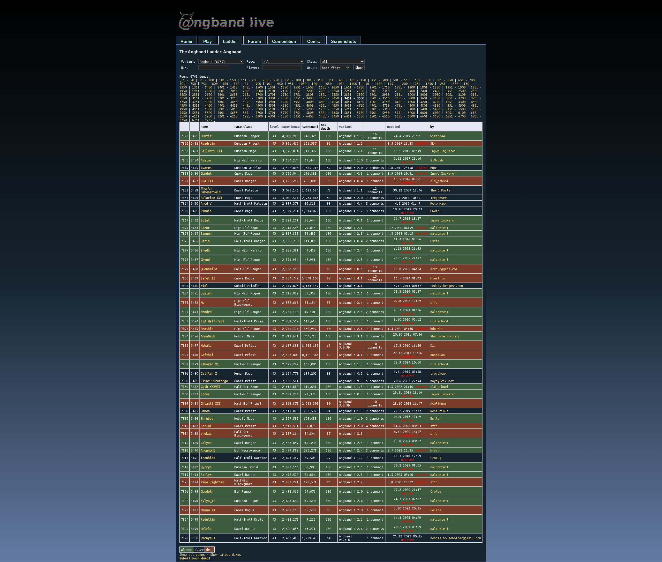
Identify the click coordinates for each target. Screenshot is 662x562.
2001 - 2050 (227, 91)
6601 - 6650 (430, 116)
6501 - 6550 (379, 116)
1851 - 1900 (455, 87)
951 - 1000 (297, 83)
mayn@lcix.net (442, 381)
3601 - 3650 (430, 98)
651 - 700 (466, 80)
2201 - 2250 (329, 91)
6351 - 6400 (303, 116)
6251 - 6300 (253, 116)
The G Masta (440, 190)
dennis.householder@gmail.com (455, 538)
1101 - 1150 (372, 83)
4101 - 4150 (379, 101)
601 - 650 (445, 80)
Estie (434, 241)
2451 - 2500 (455, 91)
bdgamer (436, 328)
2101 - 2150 (278, 91)
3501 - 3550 (379, 98)
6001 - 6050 (430, 112)
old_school (439, 181)
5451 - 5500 (455, 109)
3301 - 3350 (278, 98)
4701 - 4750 (379, 105)
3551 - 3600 (405, 98)
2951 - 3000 (405, 94)
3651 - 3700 (455, 98)
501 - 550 (401, 80)
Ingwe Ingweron (443, 151)
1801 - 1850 (430, 87)
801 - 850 (231, 83)
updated (393, 126)
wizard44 (437, 136)
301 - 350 (314, 80)
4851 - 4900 (455, 105)
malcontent (439, 228)
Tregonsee (438, 197)
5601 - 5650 (227, 112)
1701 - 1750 (379, 87)
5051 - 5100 (253, 109)
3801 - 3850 (227, 101)
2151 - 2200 (303, 91)
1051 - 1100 (347, 83)
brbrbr (435, 450)
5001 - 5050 (227, 109)
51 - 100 (206, 80)
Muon (434, 167)
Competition (284, 41)
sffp (434, 302)
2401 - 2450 (430, 91)
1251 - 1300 (448, 83)
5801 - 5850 (329, 112)
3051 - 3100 (455, 94)
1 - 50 (188, 80)
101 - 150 (227, 80)
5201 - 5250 (329, 109)
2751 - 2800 (303, 94)
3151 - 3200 (202, 98)
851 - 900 (253, 83)
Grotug (435, 458)
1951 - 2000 (202, 91)
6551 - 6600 (405, 116)
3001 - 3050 (430, 94)
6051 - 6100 (455, 112)
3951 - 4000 (303, 101)
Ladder (230, 41)
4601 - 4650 (329, 105)
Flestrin (437, 278)
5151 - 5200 (303, 109)
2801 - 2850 (329, 94)
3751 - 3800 (202, 101)
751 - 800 (209, 83)
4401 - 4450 (227, 105)
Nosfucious (439, 411)
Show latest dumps (225, 554)
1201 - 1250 (423, 83)
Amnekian (437, 355)
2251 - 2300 (354, 91)
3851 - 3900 (253, 101)
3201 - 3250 (227, 98)
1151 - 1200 (398, 83)
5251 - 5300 (354, 109)
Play (207, 41)
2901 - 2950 (379, 94)
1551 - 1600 (303, 87)
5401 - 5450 (430, 109)
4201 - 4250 (430, 101)
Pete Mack (438, 203)
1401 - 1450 (227, 87)
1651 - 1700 (354, 87)
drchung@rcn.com (443, 269)
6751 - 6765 (202, 120)
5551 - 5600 (202, 112)
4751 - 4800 (405, 105)
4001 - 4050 (329, 101)
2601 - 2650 (227, 94)
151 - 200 (249, 80)
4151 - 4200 (405, 101)
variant (345, 126)
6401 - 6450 (329, 116)
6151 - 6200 (202, 116)
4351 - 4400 (202, 105)
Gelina (435, 510)
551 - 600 (423, 80)
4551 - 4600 (303, 105)
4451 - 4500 (253, 105)
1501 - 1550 (278, 87)
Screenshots (343, 41)
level (274, 126)
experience (290, 126)
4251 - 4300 (455, 101)
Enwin (434, 211)
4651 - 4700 (354, 105)
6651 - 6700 (455, 116)
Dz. (433, 345)
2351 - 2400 (405, 91)
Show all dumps (192, 554)
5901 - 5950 (379, 112)
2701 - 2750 (278, 94)
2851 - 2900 (354, 94)
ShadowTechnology (444, 336)
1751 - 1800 (405, 87)
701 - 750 (187, 83)
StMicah (436, 160)
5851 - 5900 (354, 112)
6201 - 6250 (227, 116)
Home (186, 41)
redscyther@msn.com (446, 285)
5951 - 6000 (405, 112)
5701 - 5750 (278, 112)
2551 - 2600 (202, 94)
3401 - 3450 (329, 98)
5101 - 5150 (278, 109)
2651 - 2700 (253, 94)
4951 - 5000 (202, 109)
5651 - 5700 (253, 112)
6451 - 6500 (354, 116)
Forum (254, 41)
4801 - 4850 (430, 105)
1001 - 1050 (322, 83)
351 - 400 (336, 80)
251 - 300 (292, 80)
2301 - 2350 (379, 91)
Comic (313, 41)
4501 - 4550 (278, 105)
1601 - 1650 (329, 87)
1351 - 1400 (202, 87)
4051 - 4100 (354, 101)
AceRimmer (438, 403)
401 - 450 (358, 80)
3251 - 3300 (253, 98)
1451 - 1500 (253, 87)
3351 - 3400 (303, 98)
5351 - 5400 (405, 109)
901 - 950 (274, 83)
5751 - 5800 (303, 112)
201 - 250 (271, 80)
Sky (433, 143)
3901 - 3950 (278, 101)
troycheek (438, 373)
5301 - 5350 (379, 109)
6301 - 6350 (278, 116)
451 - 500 (379, 80)
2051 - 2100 (253, 91)
